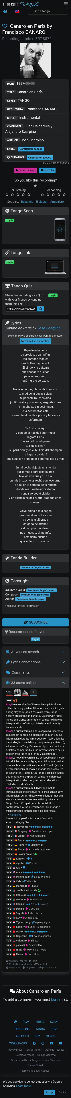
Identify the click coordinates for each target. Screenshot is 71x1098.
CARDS (50, 1036)
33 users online (23, 683)
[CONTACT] (60, 1043)
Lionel (22, 835)
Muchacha (35, 899)
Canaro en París (25, 92)
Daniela (20, 895)
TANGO (18, 100)
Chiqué (34, 885)
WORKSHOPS (18, 1043)
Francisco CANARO (32, 109)
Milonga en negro (36, 949)
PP (33, 692)
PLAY (26, 1021)
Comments (21, 672)
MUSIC (40, 1021)
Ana (18, 867)
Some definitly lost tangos (25, 1060)
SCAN (54, 1021)
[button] (17, 12)
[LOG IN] (5, 11)
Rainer (21, 844)
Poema (33, 863)
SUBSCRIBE (38, 622)
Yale (18, 881)
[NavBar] (66, 3)
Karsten (20, 858)
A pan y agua (42, 922)
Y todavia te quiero (39, 849)
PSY (37, 1036)
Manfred (21, 885)
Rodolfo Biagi (14, 1049)
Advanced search (25, 652)
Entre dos (33, 954)
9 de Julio (34, 908)
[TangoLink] (32, 876)
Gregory (22, 831)
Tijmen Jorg (23, 922)
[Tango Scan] (29, 844)
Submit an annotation (37, 341)
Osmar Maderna (46, 1054)
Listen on (26, 170)
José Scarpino (25, 140)
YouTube (49, 170)
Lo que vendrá (42, 876)
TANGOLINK (22, 1029)
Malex (19, 931)
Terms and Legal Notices (35, 1070)
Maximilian (22, 876)
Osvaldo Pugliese (54, 1049)
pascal (20, 945)
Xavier (20, 926)
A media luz (31, 917)
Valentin (21, 940)
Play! (9, 704)
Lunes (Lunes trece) (39, 926)
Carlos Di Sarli (35, 1065)
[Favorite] (5, 26)
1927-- (21, 83)
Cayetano (21, 936)
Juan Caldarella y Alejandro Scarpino (28, 129)
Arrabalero (57, 201)
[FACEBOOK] (34, 1043)
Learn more (23, 1086)
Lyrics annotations (26, 662)
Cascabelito (35, 945)
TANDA (40, 1029)
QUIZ (54, 1029)
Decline (62, 1092)
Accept (50, 1092)
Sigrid (19, 913)
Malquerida (37, 844)
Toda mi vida (34, 913)
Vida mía (31, 881)
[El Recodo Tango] (15, 1021)
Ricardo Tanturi (33, 1049)
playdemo (22, 826)
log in (55, 999)
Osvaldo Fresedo (24, 1054)
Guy (18, 917)
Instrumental (23, 117)
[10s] (35, 185)
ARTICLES (22, 1036)
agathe (20, 863)
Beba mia (27, 201)
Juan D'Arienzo (51, 1060)
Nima (19, 949)
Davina (20, 904)
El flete (34, 940)
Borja (21, 840)
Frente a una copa (41, 831)
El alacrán (42, 201)
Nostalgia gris (37, 835)
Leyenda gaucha (41, 936)
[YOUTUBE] (51, 1043)
